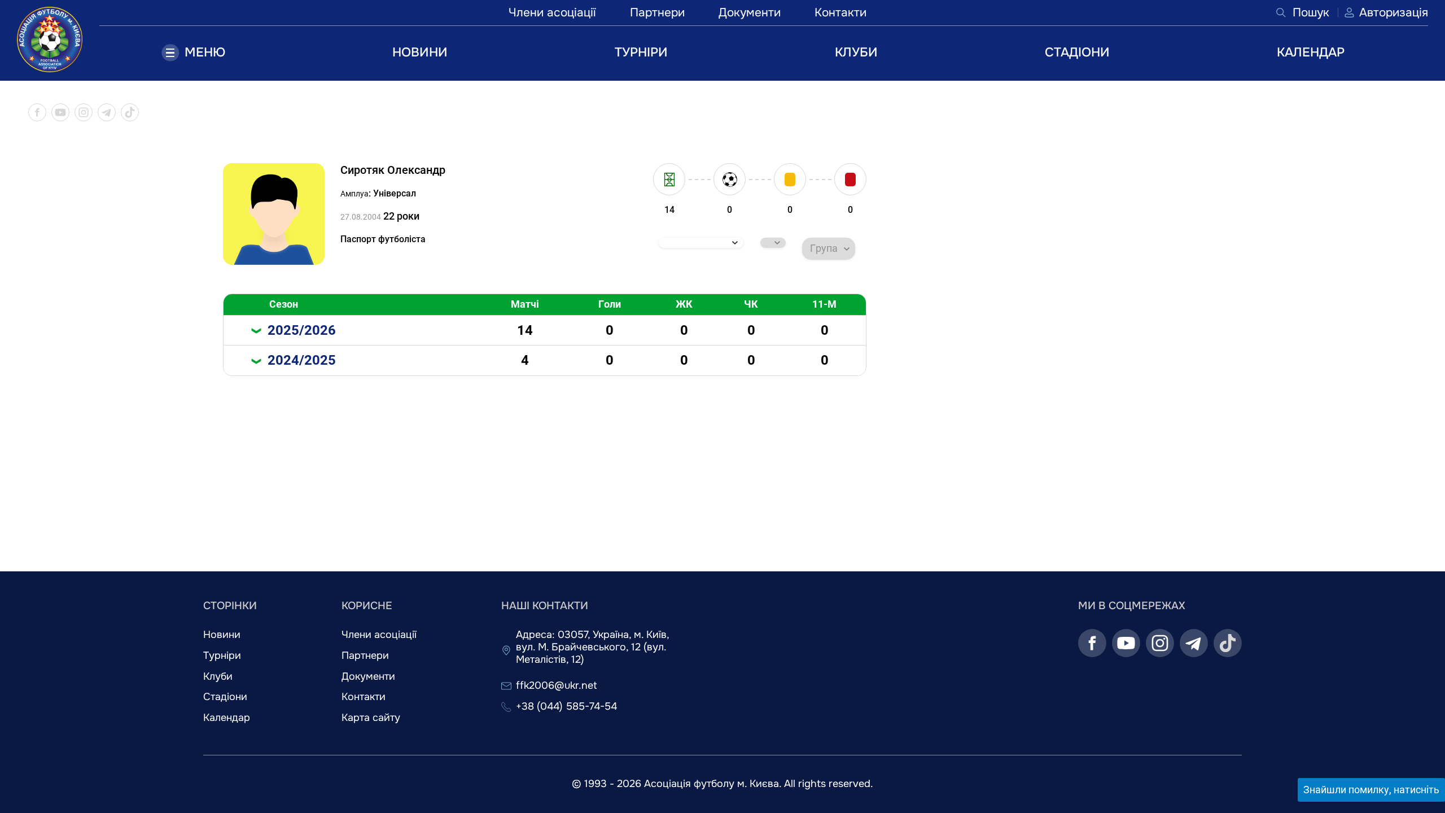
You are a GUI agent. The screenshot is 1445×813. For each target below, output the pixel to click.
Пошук (1311, 12)
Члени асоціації (552, 12)
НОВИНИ (420, 52)
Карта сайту (370, 718)
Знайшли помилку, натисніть (1371, 789)
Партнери (657, 12)
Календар (226, 718)
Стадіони (225, 697)
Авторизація (1393, 12)
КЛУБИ (856, 52)
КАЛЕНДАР (1311, 52)
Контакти (840, 12)
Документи (750, 12)
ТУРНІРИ (641, 52)
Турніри (222, 656)
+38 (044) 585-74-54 (566, 707)
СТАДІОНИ (1077, 52)
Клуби (218, 677)
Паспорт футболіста (383, 239)
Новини (221, 635)
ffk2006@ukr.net (556, 686)
